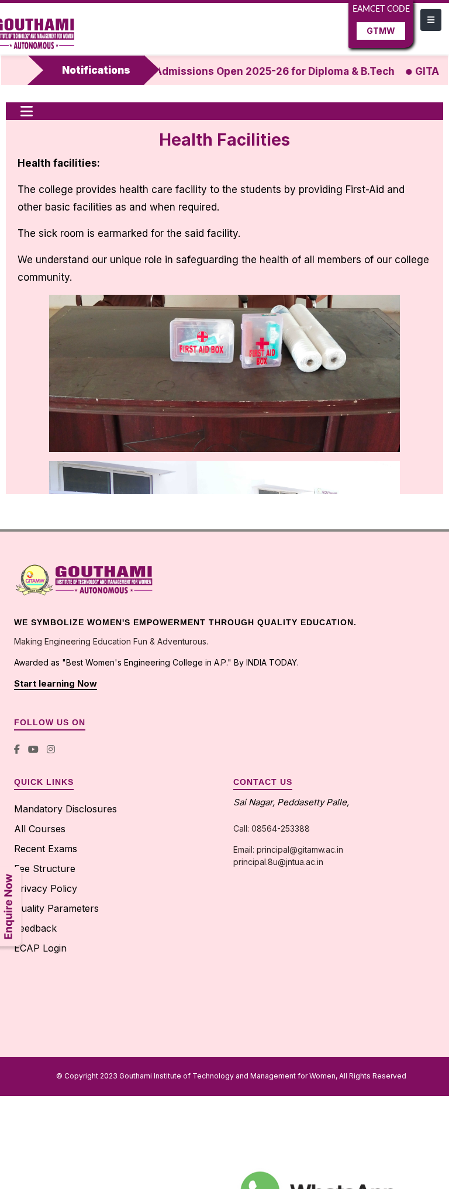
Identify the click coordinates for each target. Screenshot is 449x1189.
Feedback (35, 928)
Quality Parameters (56, 908)
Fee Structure (44, 868)
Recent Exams (45, 848)
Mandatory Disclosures (65, 809)
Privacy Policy (45, 888)
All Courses (39, 829)
